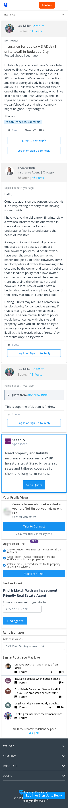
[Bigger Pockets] (5, 5)
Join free (47, 5)
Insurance (11, 41)
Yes (31, 733)
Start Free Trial (34, 574)
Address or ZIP (13, 639)
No (37, 733)
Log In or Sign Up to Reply (34, 150)
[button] (29, 130)
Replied (19, 187)
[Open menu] (61, 5)
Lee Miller (24, 26)
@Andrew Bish (37, 395)
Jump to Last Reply (34, 140)
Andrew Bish (26, 168)
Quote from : (29, 395)
